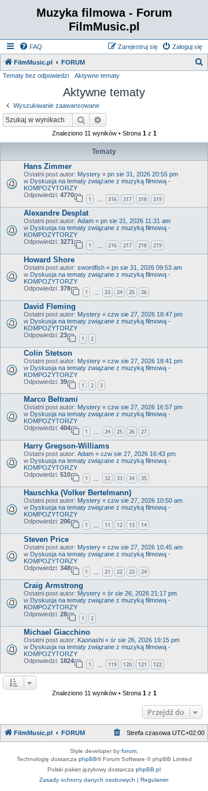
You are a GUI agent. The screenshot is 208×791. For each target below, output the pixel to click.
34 (132, 478)
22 (119, 571)
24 (119, 292)
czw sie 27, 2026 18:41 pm (145, 360)
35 (144, 478)
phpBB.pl (148, 769)
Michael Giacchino (57, 632)
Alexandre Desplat (56, 213)
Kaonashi (90, 639)
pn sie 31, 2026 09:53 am (147, 267)
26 (144, 292)
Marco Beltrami (51, 399)
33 (119, 478)
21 (107, 571)
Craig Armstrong (53, 585)
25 (132, 292)
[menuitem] (30, 47)
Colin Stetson (48, 353)
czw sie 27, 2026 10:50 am (145, 500)
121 (142, 664)
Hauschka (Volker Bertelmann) (77, 492)
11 (107, 525)
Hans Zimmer (48, 166)
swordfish (91, 267)
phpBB (88, 759)
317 (127, 199)
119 (112, 664)
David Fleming (50, 306)
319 (157, 199)
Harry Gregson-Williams (66, 446)
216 (112, 245)
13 (132, 525)
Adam (85, 220)
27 (144, 431)
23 (107, 292)
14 (144, 525)
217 (127, 245)
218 (142, 245)
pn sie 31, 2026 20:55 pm (142, 174)
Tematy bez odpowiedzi (36, 75)
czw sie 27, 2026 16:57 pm (145, 407)
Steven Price (46, 539)
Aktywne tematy (97, 75)
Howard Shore (49, 259)
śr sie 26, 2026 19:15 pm (145, 639)
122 (157, 664)
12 (119, 525)
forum (128, 751)
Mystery (89, 174)
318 (142, 199)
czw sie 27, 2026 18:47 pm (145, 314)
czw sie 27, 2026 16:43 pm (138, 453)
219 (157, 245)
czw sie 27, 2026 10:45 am (145, 547)
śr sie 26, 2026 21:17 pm (142, 593)
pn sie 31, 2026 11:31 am (135, 220)
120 (127, 664)
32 (107, 478)
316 (112, 199)
